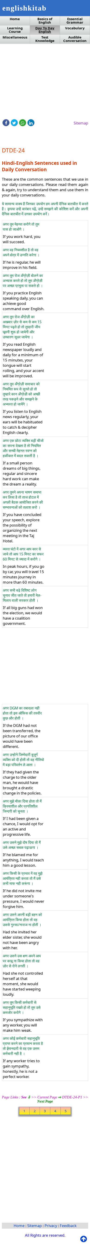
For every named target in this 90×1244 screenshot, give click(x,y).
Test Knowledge (44, 39)
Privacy (51, 1225)
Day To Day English (44, 30)
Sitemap (81, 123)
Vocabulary (75, 28)
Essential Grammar (74, 21)
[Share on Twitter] (14, 122)
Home (15, 19)
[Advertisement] (45, 82)
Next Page (45, 1101)
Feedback (68, 1225)
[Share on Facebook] (6, 122)
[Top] (84, 1239)
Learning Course (15, 30)
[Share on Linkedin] (30, 122)
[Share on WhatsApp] (22, 122)
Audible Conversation (75, 39)
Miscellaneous (15, 37)
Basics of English (44, 21)
